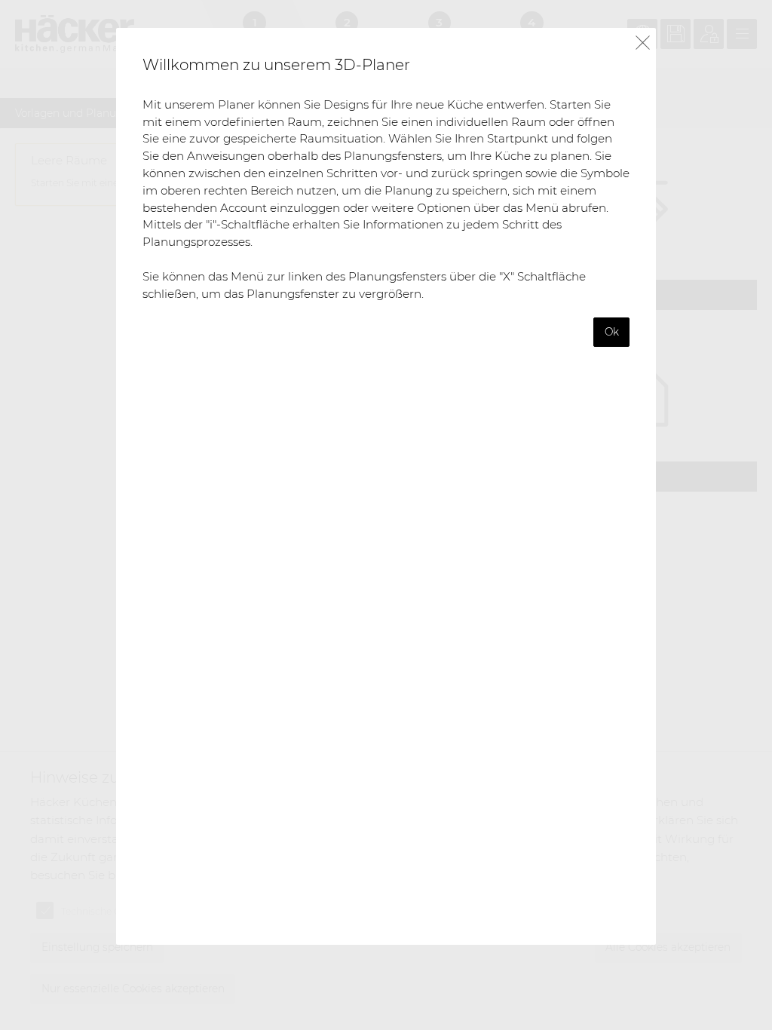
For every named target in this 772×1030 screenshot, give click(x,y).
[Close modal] (642, 43)
